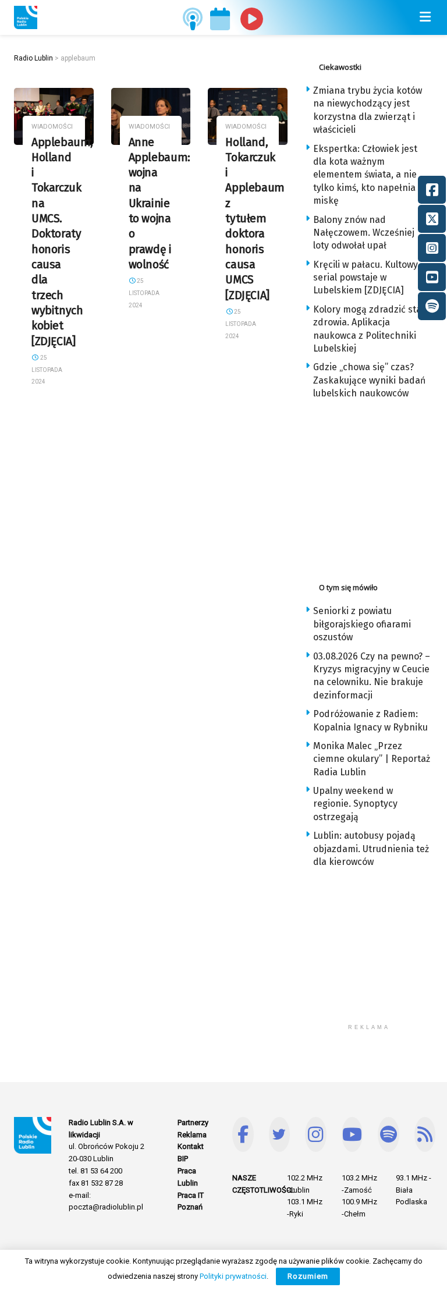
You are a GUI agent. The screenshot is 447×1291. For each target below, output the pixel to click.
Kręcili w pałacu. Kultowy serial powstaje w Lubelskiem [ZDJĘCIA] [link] (365, 277)
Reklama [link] (192, 1134)
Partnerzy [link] (193, 1122)
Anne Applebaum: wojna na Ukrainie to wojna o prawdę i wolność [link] (159, 204)
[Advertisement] (376, 488)
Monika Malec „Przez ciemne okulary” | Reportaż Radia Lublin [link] (371, 759)
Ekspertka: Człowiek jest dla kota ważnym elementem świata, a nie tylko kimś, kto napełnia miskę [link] (365, 175)
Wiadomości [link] (52, 126)
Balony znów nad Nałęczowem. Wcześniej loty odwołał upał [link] (363, 232)
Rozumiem (308, 1276)
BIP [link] (183, 1158)
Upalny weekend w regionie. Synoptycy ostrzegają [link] (355, 803)
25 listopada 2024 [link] (46, 369)
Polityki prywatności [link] (233, 1276)
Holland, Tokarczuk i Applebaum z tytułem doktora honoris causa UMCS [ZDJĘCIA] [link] (255, 219)
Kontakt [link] (191, 1146)
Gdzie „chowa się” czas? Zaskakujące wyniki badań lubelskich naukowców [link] (369, 380)
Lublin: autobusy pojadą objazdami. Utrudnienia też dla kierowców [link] (371, 848)
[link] (25, 17)
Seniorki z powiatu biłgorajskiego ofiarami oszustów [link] (362, 624)
